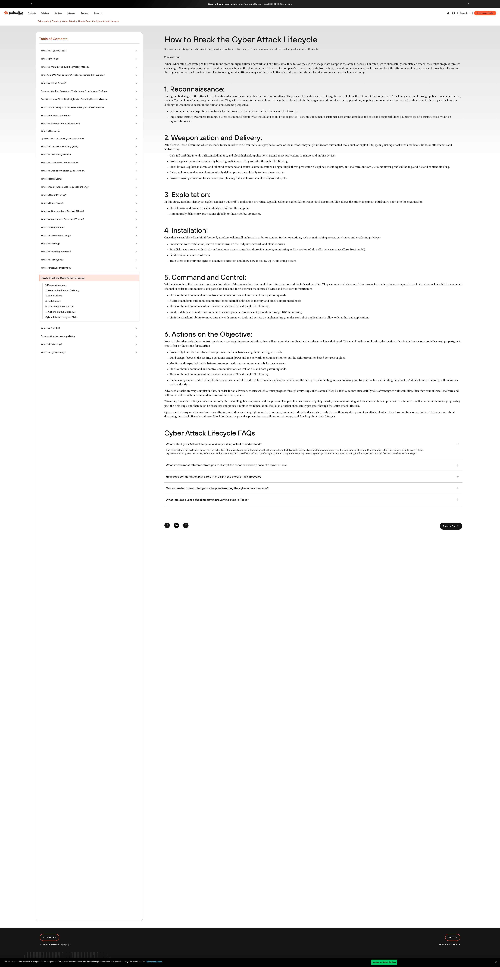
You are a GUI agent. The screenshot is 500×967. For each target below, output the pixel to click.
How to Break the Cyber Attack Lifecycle (98, 21)
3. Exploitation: (53, 295)
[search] (448, 13)
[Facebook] (167, 526)
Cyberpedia (43, 21)
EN (453, 13)
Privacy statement (154, 961)
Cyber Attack (68, 21)
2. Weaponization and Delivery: (62, 290)
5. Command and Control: (59, 306)
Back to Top (449, 526)
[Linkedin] (176, 526)
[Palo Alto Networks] (14, 13)
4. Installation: (53, 301)
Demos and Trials (485, 13)
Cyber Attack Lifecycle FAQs (61, 317)
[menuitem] (15, 13)
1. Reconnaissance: (55, 285)
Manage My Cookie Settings (384, 962)
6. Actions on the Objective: (60, 311)
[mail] (186, 526)
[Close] (496, 962)
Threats (55, 21)
